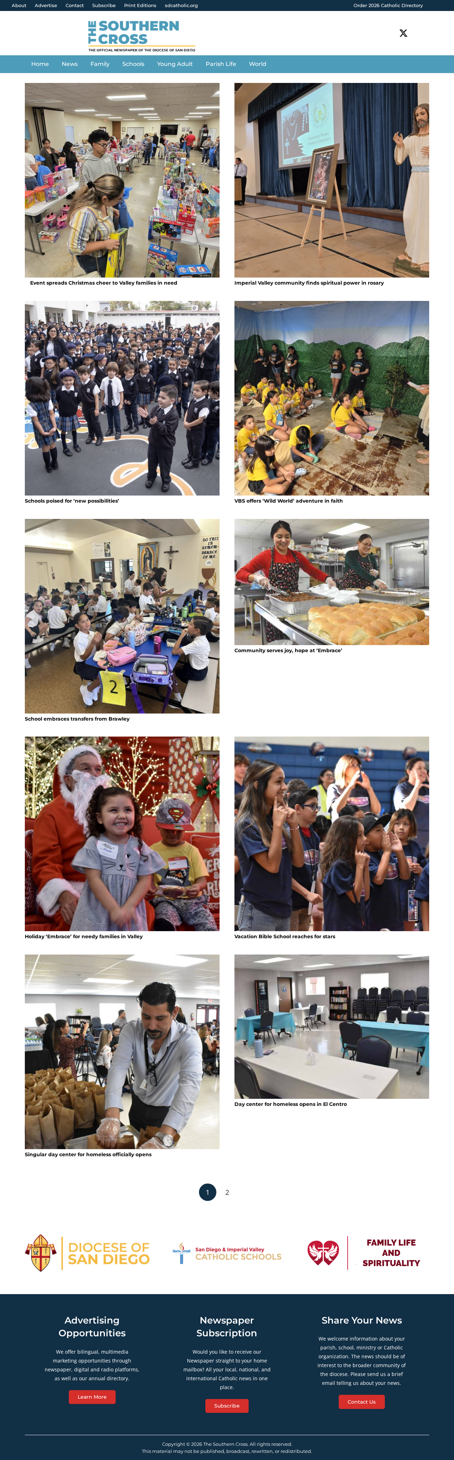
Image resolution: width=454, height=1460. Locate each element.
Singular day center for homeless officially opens (88, 1154)
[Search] (424, 33)
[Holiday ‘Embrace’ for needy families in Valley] (122, 834)
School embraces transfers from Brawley (77, 719)
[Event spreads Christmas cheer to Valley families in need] (122, 180)
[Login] (442, 6)
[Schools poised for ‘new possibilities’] (122, 398)
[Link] (147, 36)
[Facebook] (390, 33)
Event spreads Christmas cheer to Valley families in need (103, 283)
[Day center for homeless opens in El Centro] (331, 1027)
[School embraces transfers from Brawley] (122, 616)
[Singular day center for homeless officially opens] (122, 1052)
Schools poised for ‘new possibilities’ (72, 501)
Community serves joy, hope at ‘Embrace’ (288, 650)
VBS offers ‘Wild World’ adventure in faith (288, 501)
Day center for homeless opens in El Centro (290, 1104)
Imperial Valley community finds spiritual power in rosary (309, 283)
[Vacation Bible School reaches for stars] (331, 834)
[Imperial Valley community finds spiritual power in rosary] (331, 180)
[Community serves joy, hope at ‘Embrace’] (331, 582)
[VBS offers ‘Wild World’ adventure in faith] (331, 398)
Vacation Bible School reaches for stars (284, 936)
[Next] (246, 1192)
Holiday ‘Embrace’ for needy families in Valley (84, 936)
